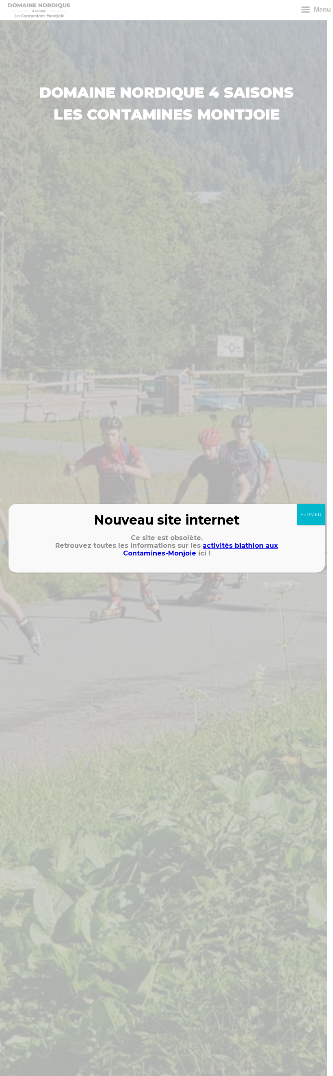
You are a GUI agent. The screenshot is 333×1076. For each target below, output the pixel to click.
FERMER (311, 514)
